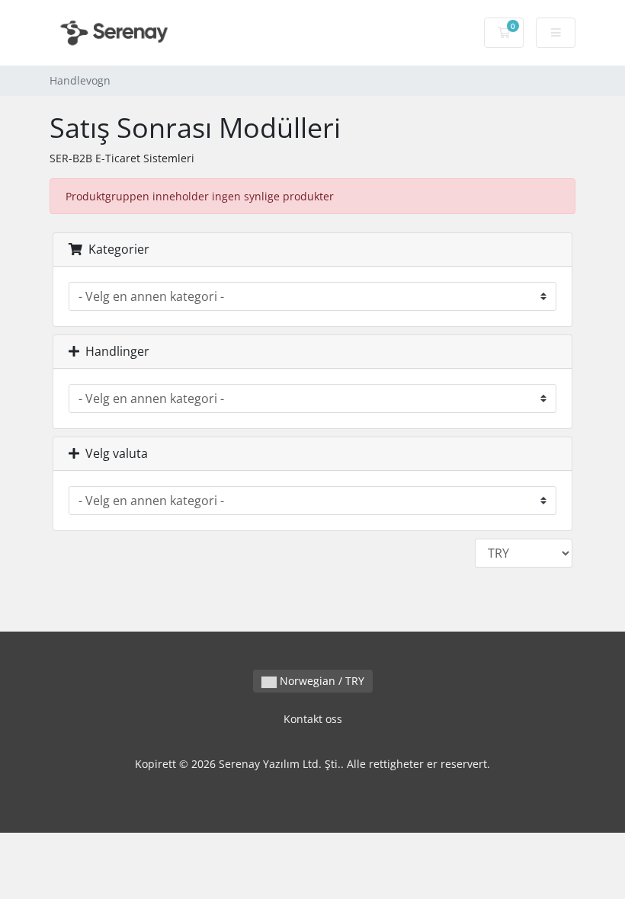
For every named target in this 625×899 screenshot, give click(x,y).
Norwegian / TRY (320, 680)
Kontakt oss (313, 719)
